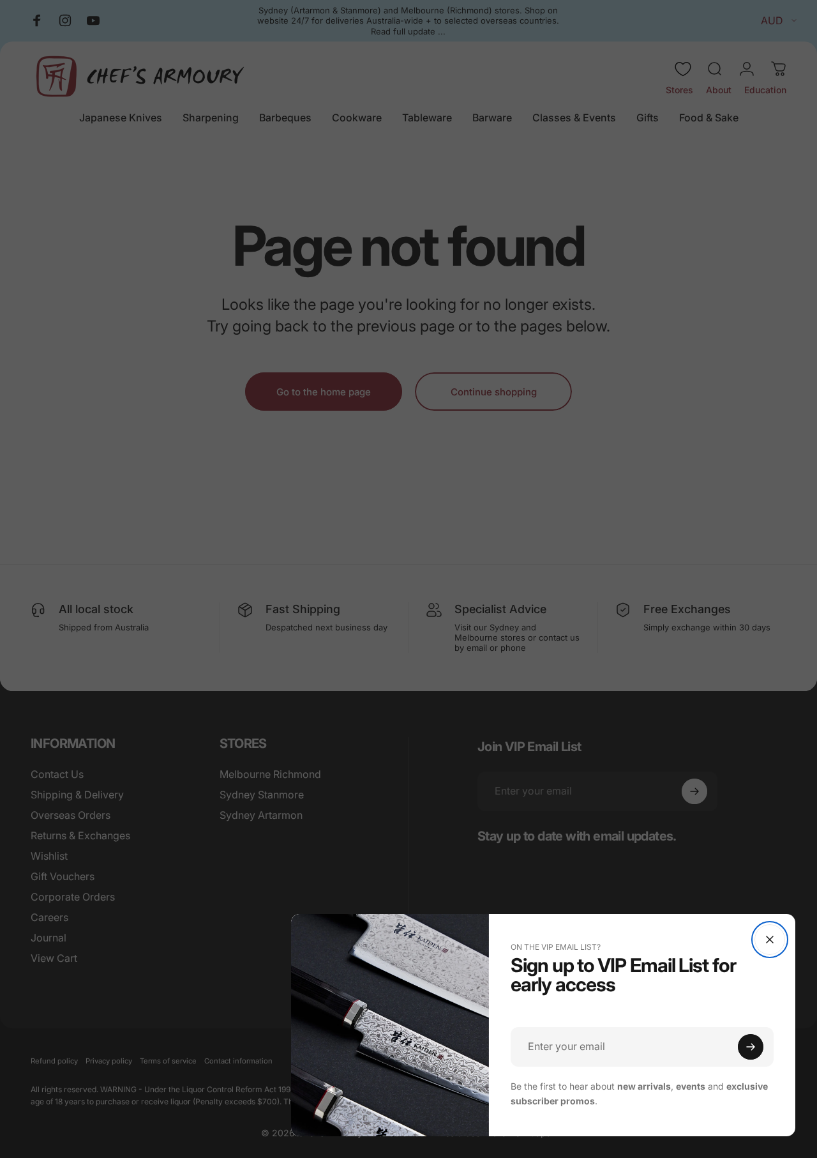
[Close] (769, 939)
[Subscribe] (750, 1047)
